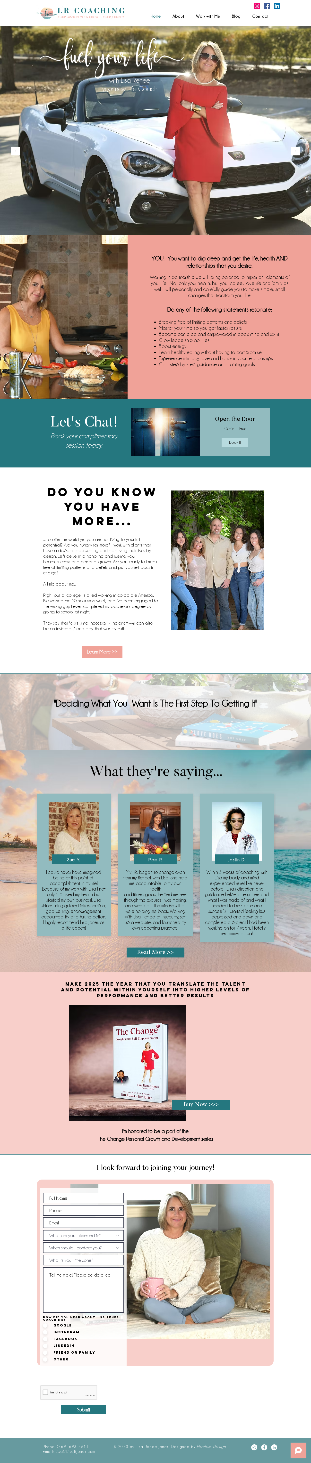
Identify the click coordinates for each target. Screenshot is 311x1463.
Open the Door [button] (235, 419)
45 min (229, 428)
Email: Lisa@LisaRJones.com (69, 1451)
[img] (165, 432)
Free (242, 428)
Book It (235, 442)
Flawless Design (211, 1447)
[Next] (295, 151)
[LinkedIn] (277, 6)
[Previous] (15, 151)
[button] (208, 16)
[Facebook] (267, 6)
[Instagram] (257, 6)
